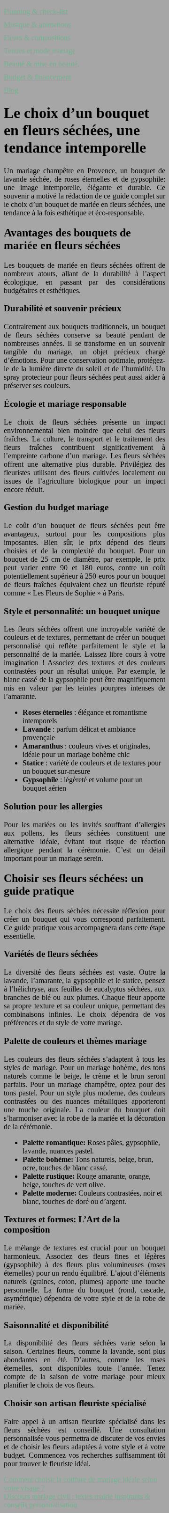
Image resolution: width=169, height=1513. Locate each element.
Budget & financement (37, 77)
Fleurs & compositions (37, 38)
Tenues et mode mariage (40, 51)
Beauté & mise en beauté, (41, 64)
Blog (11, 90)
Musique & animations (37, 25)
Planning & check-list (36, 11)
